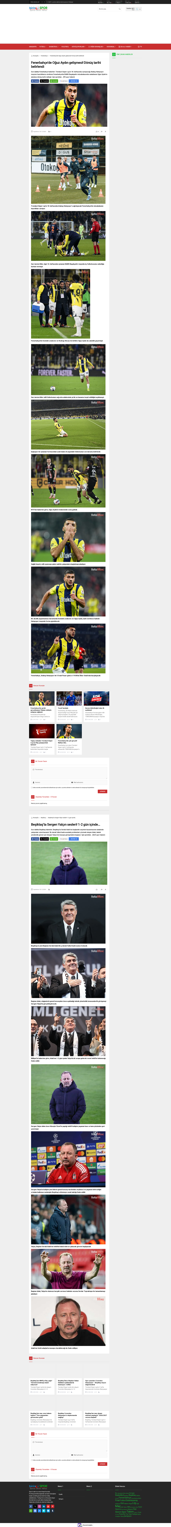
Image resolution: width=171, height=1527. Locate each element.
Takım (130, 1511)
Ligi (137, 1503)
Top (118, 1514)
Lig (134, 1503)
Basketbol (119, 1495)
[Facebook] (30, 1506)
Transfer (122, 1514)
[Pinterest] (52, 1506)
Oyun (140, 1507)
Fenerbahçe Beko (136, 1498)
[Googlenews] (35, 1510)
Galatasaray (132, 1500)
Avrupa (131, 1493)
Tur (127, 1514)
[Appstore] (39, 1510)
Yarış (122, 1516)
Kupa (130, 1503)
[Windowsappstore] (48, 1510)
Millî (128, 1507)
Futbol (123, 1500)
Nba (137, 1507)
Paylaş (36, 81)
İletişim (61, 1499)
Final (117, 1500)
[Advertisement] (85, 29)
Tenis (139, 1512)
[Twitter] (35, 1506)
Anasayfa (35, 56)
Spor (124, 1512)
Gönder (55, 81)
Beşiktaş (43, 817)
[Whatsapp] (30, 1510)
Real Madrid (124, 1509)
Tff (116, 1514)
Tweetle (45, 81)
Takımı (136, 1512)
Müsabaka (133, 1507)
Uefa (139, 1514)
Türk (130, 1514)
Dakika (138, 1495)
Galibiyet (117, 1503)
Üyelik (60, 1494)
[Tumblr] (52, 1510)
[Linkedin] (44, 1506)
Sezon (118, 1512)
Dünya (116, 1498)
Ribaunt (130, 1509)
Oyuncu (118, 1509)
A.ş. (116, 1493)
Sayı (134, 1509)
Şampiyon (128, 1516)
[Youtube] (48, 1506)
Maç (118, 1506)
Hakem (126, 1503)
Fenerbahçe (44, 56)
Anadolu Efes (122, 1493)
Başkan (126, 1495)
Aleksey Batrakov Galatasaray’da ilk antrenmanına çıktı (64, 2)
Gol (122, 1503)
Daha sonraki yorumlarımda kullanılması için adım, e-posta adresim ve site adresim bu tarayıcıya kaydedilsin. (63, 787)
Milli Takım (124, 1507)
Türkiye (134, 1514)
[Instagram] (39, 1506)
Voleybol (117, 1516)
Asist (127, 1493)
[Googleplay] (44, 1510)
